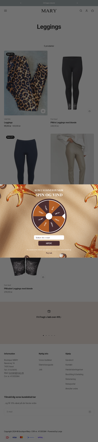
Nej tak (49, 253)
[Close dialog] (95, 187)
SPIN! (49, 243)
